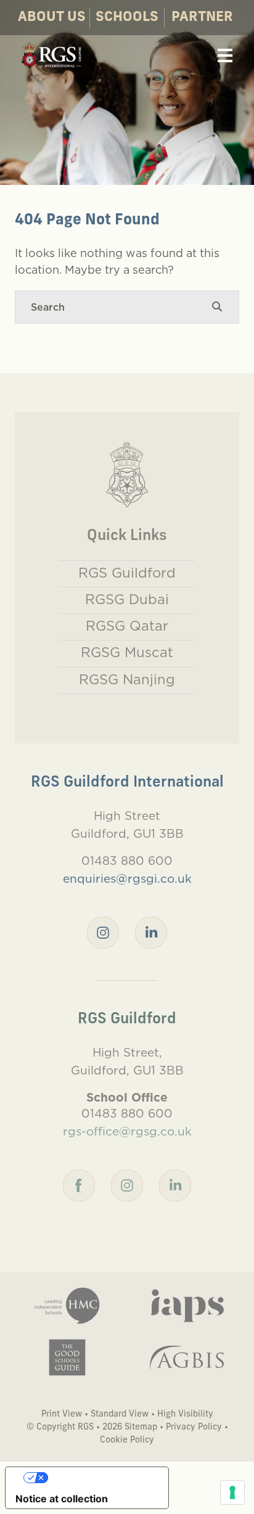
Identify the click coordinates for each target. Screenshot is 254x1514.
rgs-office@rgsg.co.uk (127, 1131)
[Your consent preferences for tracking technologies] (232, 1492)
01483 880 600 (127, 860)
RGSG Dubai (127, 599)
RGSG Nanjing (127, 679)
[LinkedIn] (151, 931)
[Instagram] (103, 931)
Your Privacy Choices (99, 1477)
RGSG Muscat (127, 652)
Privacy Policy (194, 1427)
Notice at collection (61, 1498)
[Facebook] (79, 1184)
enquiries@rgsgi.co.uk (127, 878)
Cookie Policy (127, 1440)
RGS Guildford (127, 572)
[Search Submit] (217, 307)
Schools (127, 17)
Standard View (120, 1414)
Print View (61, 1414)
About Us (52, 17)
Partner (202, 17)
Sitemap (141, 1427)
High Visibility (185, 1414)
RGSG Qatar (127, 625)
